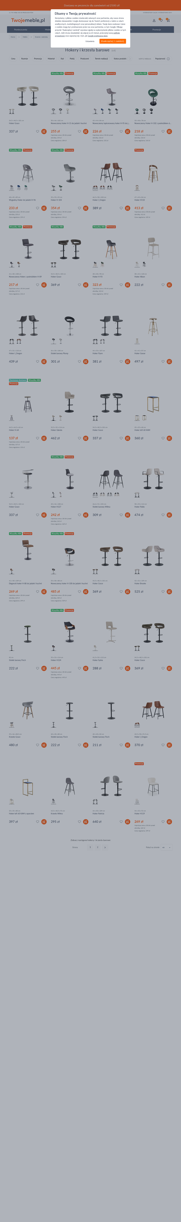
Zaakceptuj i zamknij (112, 41)
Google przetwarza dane (97, 36)
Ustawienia (89, 41)
